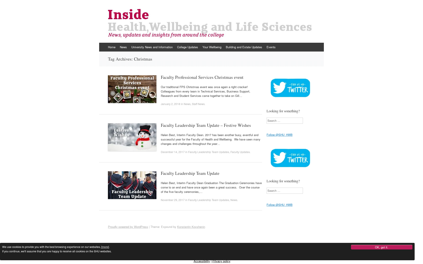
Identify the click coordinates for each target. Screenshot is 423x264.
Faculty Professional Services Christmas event (202, 77)
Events (271, 47)
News (123, 47)
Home (111, 47)
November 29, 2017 (173, 200)
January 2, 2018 (170, 104)
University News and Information (152, 47)
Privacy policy (221, 261)
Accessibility (202, 261)
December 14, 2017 (173, 152)
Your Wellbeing (211, 47)
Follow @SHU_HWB (280, 135)
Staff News (198, 104)
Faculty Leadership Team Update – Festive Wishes (206, 125)
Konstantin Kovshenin (191, 227)
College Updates (187, 47)
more (105, 247)
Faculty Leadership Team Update (190, 173)
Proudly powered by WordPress (128, 227)
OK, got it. (381, 247)
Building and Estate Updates (244, 47)
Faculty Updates (240, 152)
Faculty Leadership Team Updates (208, 152)
